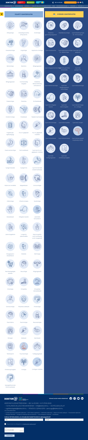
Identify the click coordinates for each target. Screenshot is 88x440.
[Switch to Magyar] (80, 2)
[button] (1, 14)
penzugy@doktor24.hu (55, 408)
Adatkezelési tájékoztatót (29, 424)
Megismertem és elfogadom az (21, 424)
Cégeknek (72, 6)
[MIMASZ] (23, 398)
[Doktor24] (11, 399)
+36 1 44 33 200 (58, 2)
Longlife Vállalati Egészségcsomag (41, 6)
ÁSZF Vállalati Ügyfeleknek (34, 412)
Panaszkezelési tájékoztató (75, 412)
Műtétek (27, 6)
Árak (53, 6)
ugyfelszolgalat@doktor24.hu (16, 408)
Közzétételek (55, 414)
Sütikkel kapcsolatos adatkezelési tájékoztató (16, 412)
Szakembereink (19, 6)
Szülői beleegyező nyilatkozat (44, 414)
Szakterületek (8, 6)
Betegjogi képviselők (10, 414)
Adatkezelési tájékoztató (46, 412)
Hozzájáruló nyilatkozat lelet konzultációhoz (26, 414)
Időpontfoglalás (70, 2)
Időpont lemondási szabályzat (60, 412)
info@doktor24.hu (42, 406)
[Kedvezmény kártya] (40, 2)
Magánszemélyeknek (62, 6)
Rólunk (80, 6)
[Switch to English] (78, 2)
